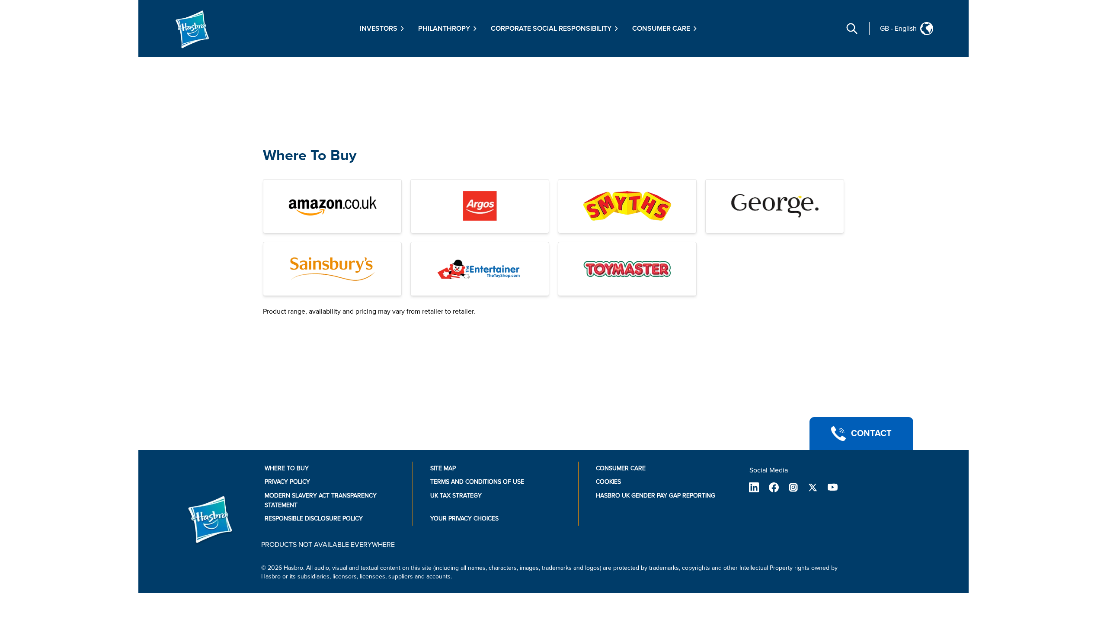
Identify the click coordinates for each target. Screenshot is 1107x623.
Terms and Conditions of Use (477, 481)
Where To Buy (309, 155)
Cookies (608, 481)
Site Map (443, 468)
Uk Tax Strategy (456, 495)
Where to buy (287, 468)
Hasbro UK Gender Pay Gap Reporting (655, 495)
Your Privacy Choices (464, 518)
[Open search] (851, 28)
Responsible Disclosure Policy (314, 518)
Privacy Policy (287, 481)
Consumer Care (621, 468)
